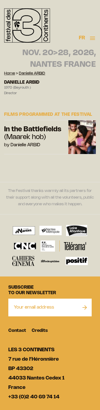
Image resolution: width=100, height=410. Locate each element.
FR (82, 38)
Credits (40, 331)
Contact (17, 331)
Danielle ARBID (32, 73)
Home (9, 73)
